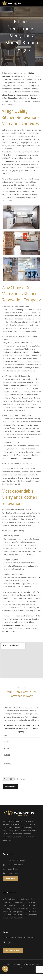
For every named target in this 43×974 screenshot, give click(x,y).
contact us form (11, 631)
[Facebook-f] (4, 942)
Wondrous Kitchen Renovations (27, 92)
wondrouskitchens (24, 965)
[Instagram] (9, 942)
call (15, 622)
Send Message (10, 786)
